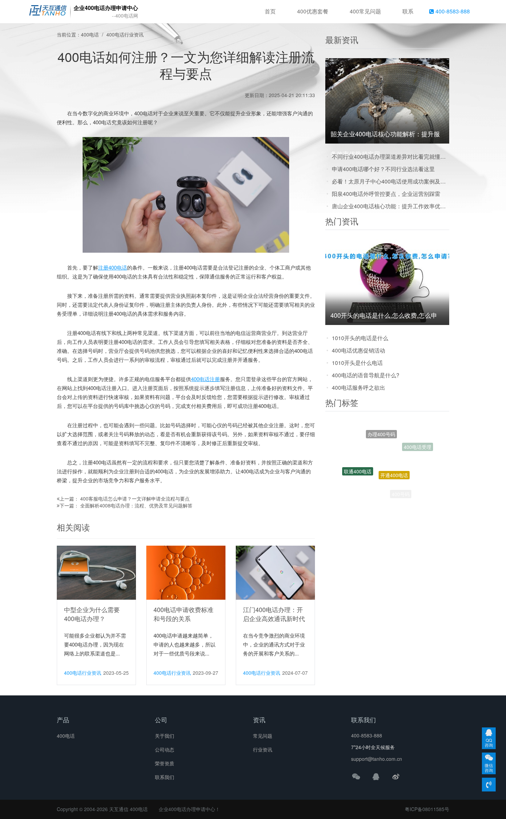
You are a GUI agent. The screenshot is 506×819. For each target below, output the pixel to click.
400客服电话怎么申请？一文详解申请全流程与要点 (135, 498)
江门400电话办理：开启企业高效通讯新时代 (274, 614)
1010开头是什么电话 (357, 363)
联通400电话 (357, 460)
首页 (270, 11)
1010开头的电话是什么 (360, 338)
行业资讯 (262, 749)
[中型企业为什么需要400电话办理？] (96, 572)
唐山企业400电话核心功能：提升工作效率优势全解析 (390, 206)
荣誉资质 (164, 763)
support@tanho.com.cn (376, 758)
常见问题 (262, 735)
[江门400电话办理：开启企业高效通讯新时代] (275, 572)
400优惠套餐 (312, 11)
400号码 (401, 487)
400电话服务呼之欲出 (358, 387)
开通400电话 (394, 453)
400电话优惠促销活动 (358, 350)
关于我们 (164, 735)
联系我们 (164, 777)
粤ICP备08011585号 (427, 809)
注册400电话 (112, 267)
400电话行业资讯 (125, 34)
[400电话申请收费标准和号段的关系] (185, 572)
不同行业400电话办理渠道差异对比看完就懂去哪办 (390, 156)
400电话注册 (205, 378)
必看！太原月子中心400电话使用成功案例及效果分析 (390, 181)
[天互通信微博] (396, 776)
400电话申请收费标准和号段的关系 (183, 614)
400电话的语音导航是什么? (365, 375)
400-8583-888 (452, 11)
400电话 (90, 34)
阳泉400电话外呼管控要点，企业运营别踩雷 (386, 194)
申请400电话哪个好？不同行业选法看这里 (383, 169)
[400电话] (48, 11)
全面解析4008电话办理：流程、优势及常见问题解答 (136, 505)
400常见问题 (365, 11)
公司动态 (164, 749)
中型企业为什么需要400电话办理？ (92, 614)
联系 (407, 11)
